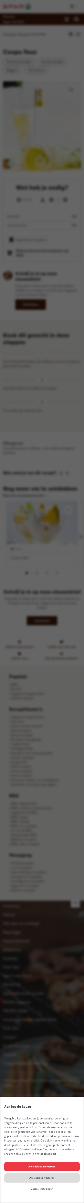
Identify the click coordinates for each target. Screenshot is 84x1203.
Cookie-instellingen (42, 1189)
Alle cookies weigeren (41, 1178)
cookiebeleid (48, 1154)
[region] (42, 1150)
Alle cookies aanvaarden (41, 1166)
